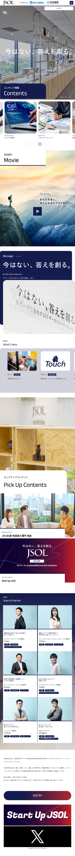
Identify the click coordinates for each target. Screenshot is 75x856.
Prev (6, 123)
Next (68, 123)
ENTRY (37, 795)
